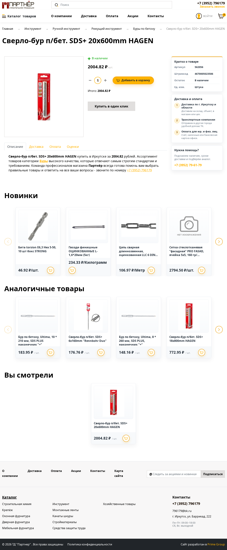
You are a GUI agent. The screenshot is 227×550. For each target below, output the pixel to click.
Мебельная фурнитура (18, 528)
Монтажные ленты (65, 510)
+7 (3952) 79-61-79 (188, 165)
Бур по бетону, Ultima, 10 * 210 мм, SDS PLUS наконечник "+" (37, 340)
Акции (133, 16)
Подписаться (213, 474)
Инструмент (60, 504)
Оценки (73, 146)
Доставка (89, 16)
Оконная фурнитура (16, 516)
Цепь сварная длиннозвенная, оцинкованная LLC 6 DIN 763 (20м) (137, 253)
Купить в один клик (111, 106)
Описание (15, 146)
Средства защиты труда (68, 528)
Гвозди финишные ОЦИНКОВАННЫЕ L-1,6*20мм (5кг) (83, 251)
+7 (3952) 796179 (211, 3)
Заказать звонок (212, 6)
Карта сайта (118, 473)
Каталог (9, 497)
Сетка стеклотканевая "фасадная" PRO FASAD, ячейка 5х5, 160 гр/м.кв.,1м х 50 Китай (186, 253)
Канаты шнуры (62, 516)
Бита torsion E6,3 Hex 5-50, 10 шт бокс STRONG (37, 249)
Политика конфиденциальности (89, 544)
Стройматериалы (64, 522)
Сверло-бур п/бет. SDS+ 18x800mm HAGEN (186, 339)
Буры (44, 161)
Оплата (112, 16)
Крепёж (7, 510)
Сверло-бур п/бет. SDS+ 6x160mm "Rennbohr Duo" (88, 339)
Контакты (156, 16)
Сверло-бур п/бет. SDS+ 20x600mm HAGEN (110, 425)
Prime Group (216, 544)
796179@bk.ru (182, 511)
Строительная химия (16, 504)
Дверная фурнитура (16, 522)
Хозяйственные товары (119, 504)
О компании (61, 16)
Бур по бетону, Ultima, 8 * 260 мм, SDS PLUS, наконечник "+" (137, 340)
